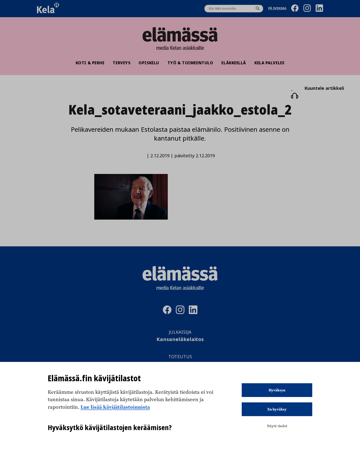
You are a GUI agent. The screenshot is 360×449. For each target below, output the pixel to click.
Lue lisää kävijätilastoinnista (115, 406)
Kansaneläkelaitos (180, 339)
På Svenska (277, 9)
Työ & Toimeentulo (190, 63)
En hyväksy (277, 409)
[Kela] (48, 8)
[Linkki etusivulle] (180, 34)
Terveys (121, 63)
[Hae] (258, 8)
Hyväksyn (277, 390)
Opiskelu (149, 63)
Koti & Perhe (90, 63)
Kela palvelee (269, 63)
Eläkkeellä (233, 63)
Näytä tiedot (277, 425)
